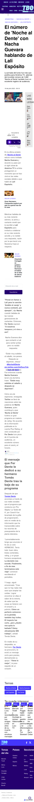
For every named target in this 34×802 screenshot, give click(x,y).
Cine (31, 767)
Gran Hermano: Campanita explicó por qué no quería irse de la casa (13, 204)
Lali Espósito (10, 692)
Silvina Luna (10, 704)
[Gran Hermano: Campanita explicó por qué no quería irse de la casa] (9, 194)
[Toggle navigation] (2, 9)
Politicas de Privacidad (7, 795)
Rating (26, 773)
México (12, 797)
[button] (13, 292)
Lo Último (13, 2)
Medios (21, 2)
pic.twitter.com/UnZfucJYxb (16, 367)
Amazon (26, 777)
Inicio (6, 2)
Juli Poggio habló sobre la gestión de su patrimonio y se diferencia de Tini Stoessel (24, 721)
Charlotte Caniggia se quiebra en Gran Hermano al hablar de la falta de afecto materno (18, 268)
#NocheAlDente (13, 364)
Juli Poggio (25, 704)
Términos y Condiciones (6, 792)
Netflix (31, 755)
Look (27, 2)
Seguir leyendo (10, 198)
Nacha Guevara (24, 688)
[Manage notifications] (29, 798)
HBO (31, 763)
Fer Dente (17, 647)
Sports (31, 771)
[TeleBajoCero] (8, 742)
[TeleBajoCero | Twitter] (5, 14)
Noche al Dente (11, 688)
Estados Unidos (5, 797)
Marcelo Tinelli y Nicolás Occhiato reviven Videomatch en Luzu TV (17, 718)
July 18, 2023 (13, 369)
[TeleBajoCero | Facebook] (1, 14)
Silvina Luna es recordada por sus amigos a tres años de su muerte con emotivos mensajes (9, 722)
